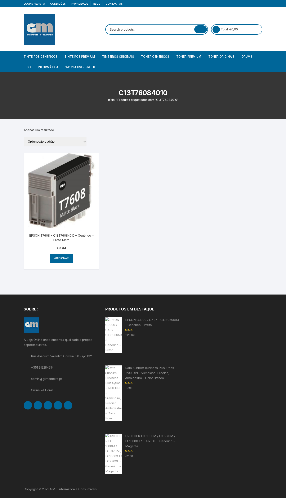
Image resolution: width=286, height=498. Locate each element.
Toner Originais (221, 56)
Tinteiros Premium (79, 56)
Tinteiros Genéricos (40, 56)
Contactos (114, 3)
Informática (48, 67)
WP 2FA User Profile (81, 67)
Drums (247, 56)
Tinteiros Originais (118, 56)
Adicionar (61, 258)
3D (29, 67)
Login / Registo (34, 3)
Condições (58, 3)
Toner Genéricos (155, 56)
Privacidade (79, 3)
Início (111, 100)
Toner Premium (188, 56)
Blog (96, 3)
